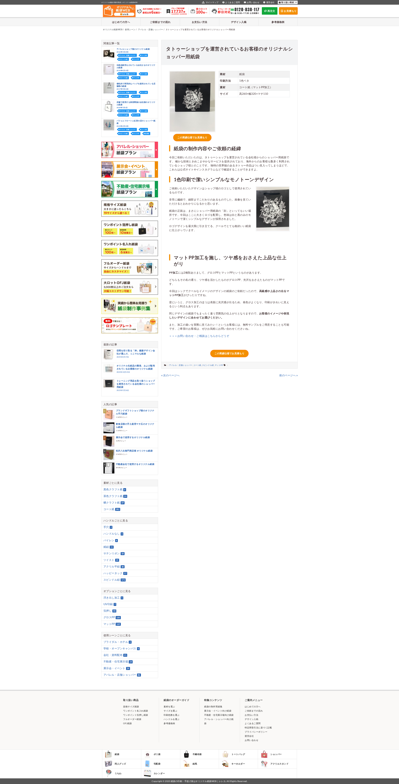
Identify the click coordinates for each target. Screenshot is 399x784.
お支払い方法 (199, 21)
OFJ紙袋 (127, 723)
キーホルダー (238, 763)
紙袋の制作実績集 (213, 706)
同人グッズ (120, 763)
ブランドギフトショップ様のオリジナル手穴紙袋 (135, 412)
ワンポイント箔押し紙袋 (135, 715)
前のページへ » (288, 375)
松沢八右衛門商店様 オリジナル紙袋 (134, 450)
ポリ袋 (157, 754)
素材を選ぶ (169, 706)
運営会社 (270, 2)
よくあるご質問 (232, 2)
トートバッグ (238, 754)
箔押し (109, 610)
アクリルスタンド (279, 763)
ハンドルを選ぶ (172, 719)
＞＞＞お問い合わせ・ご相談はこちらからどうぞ (199, 335)
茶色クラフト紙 (115, 496)
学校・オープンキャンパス (121, 648)
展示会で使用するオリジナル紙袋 (133, 437)
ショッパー (276, 754)
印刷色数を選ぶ (172, 715)
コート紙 (197, 365)
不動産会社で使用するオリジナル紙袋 (135, 464)
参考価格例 (278, 21)
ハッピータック (115, 573)
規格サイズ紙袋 (131, 706)
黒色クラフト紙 (114, 489)
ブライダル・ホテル (117, 641)
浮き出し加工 (113, 597)
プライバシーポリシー (256, 731)
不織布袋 (197, 754)
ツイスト (110, 560)
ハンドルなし (113, 533)
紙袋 (117, 754)
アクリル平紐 (113, 566)
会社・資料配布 (115, 655)
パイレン (110, 540)
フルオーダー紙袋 (132, 719)
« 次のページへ (170, 375)
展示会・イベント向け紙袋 (217, 710)
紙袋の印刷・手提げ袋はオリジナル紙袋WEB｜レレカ (198, 781)
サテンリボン (113, 553)
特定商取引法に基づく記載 (258, 727)
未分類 (147, 133)
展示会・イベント (116, 668)
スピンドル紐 (208, 365)
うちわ (118, 773)
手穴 (107, 527)
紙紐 (108, 546)
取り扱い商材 (288, 2)
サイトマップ (212, 2)
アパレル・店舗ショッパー (180, 365)
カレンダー (159, 773)
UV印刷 (109, 604)
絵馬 (195, 763)
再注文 (271, 10)
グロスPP (111, 617)
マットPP (219, 365)
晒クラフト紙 (113, 502)
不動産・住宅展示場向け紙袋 (219, 715)
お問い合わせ (253, 2)
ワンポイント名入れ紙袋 (135, 710)
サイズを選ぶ (170, 710)
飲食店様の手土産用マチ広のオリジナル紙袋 (135, 425)
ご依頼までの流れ (160, 21)
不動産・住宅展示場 (117, 661)
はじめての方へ (121, 21)
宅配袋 (157, 763)
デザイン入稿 (238, 21)
